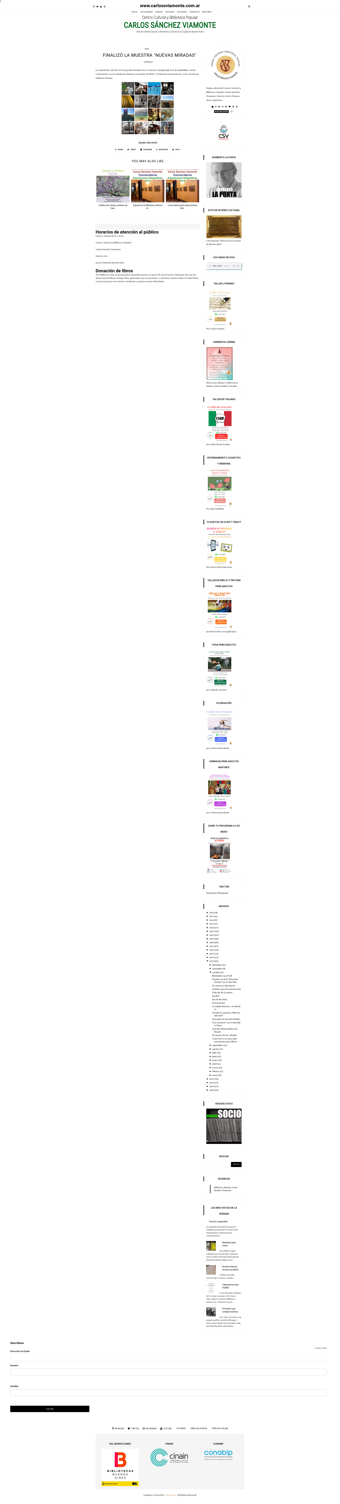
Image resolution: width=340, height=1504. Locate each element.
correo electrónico (155, 281)
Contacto (195, 12)
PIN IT (177, 149)
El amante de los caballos (224, 1035)
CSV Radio (182, 12)
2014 (211, 957)
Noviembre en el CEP (222, 976)
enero (215, 1075)
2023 (211, 924)
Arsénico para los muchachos (226, 989)
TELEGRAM (147, 149)
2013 (211, 961)
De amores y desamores (223, 986)
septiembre (217, 1045)
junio (214, 1056)
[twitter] (97, 7)
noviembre (217, 969)
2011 (211, 1083)
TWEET (133, 149)
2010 (211, 1086)
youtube (167, 1428)
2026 (211, 913)
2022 (211, 928)
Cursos (159, 12)
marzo (215, 1068)
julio (214, 1053)
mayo (215, 1060)
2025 (211, 916)
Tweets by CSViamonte (217, 893)
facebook (119, 1428)
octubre (216, 972)
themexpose (171, 1495)
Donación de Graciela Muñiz (226, 1019)
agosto (215, 1049)
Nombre (14, 1365)
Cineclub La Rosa (198, 1428)
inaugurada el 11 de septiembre (173, 70)
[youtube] (101, 7)
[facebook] (93, 7)
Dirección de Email (20, 1351)
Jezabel (215, 996)
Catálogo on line (220, 1428)
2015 (211, 954)
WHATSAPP (163, 149)
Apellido (14, 1386)
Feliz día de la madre (222, 993)
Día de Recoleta (219, 999)
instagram (151, 1428)
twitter (135, 1428)
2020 (211, 935)
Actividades (146, 12)
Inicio (135, 12)
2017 (211, 946)
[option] (113, 190)
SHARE (120, 149)
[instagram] (104, 7)
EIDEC (147, 49)
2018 (211, 942)
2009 (211, 1090)
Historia (169, 12)
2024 (211, 920)
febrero (215, 1071)
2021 (211, 931)
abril (214, 1064)
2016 (211, 950)
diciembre (217, 965)
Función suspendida (218, 1221)
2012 (211, 1079)
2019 (211, 939)
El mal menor (218, 1003)
